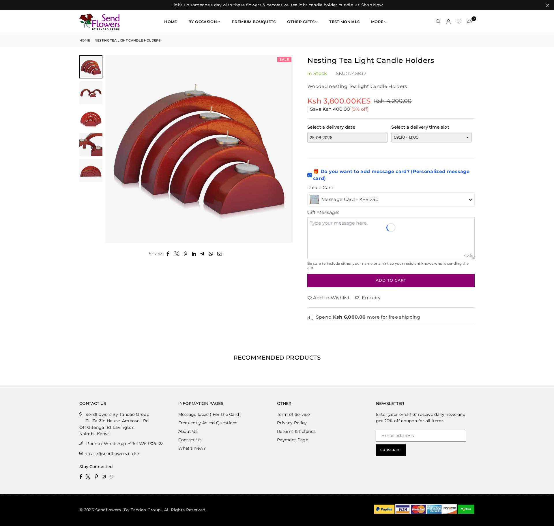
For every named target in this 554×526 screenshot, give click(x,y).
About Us (188, 431)
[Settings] (448, 21)
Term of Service (293, 414)
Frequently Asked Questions (207, 422)
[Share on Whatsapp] (211, 254)
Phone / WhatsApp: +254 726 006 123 (125, 443)
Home (170, 21)
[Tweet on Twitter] (176, 254)
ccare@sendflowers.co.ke (112, 453)
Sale (284, 59)
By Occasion (202, 21)
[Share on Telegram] (202, 254)
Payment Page (292, 439)
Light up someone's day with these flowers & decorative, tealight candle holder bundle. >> (277, 5)
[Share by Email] (219, 254)
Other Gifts (301, 21)
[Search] (438, 21)
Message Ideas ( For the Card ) (210, 414)
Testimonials (344, 21)
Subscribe (391, 450)
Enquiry (371, 297)
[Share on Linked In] (194, 254)
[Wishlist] (459, 21)
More (377, 21)
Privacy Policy (292, 422)
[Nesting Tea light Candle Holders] (91, 67)
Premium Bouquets (254, 21)
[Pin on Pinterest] (186, 254)
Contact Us (190, 439)
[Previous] (113, 149)
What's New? (192, 448)
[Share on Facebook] (168, 254)
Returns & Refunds (296, 431)
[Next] (285, 149)
